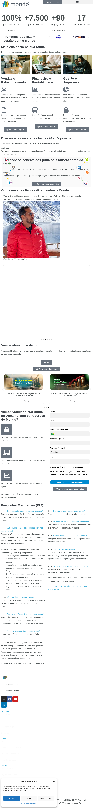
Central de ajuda (8, 768)
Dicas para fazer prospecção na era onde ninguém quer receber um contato (69, 394)
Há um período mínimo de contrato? (21, 597)
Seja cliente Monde (9, 775)
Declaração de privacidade (29, 804)
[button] (53, 781)
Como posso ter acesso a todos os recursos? (25, 511)
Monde (4, 738)
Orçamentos (6, 721)
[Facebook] (9, 699)
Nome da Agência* (57, 439)
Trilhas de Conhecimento (11, 748)
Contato (4, 765)
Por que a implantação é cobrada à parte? (23, 631)
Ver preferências (46, 798)
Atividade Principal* (58, 448)
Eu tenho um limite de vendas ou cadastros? (71, 522)
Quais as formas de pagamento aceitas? (69, 511)
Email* (52, 420)
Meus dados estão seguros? (64, 549)
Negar (29, 798)
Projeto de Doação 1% (10, 754)
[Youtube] (15, 699)
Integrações (6, 714)
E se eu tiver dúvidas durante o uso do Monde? (25, 614)
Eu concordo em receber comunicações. (67, 467)
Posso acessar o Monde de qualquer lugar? (70, 566)
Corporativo (6, 733)
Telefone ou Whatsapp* (59, 429)
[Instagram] (4, 699)
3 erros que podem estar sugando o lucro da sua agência (23, 394)
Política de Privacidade (59, 475)
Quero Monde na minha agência (70, 482)
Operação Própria (8, 727)
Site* (52, 457)
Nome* (52, 411)
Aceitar (11, 798)
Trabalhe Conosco (8, 760)
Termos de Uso (83, 475)
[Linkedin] (4, 705)
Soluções (5, 711)
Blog (3, 741)
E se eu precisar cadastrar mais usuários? (70, 536)
